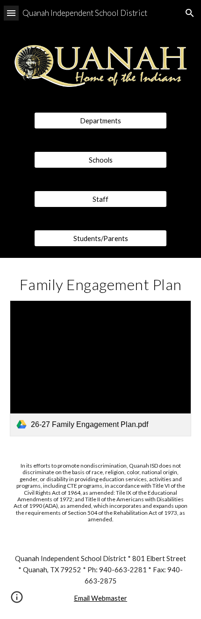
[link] (101, 368)
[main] (101, 284)
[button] (11, 13)
